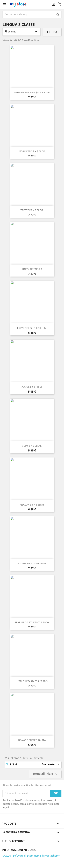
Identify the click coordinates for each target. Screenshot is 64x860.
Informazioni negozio (19, 850)
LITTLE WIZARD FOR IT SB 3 (32, 681)
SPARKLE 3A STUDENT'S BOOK (32, 622)
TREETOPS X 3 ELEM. (32, 210)
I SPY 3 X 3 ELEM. (32, 445)
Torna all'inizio (45, 774)
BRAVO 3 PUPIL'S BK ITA (32, 740)
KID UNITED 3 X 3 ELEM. (32, 151)
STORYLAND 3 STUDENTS (32, 563)
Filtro (52, 32)
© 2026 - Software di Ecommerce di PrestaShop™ (31, 855)
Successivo (51, 764)
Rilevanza (21, 32)
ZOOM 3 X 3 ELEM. (32, 386)
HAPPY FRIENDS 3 (32, 269)
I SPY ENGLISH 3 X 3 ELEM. (32, 328)
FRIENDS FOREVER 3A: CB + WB (32, 92)
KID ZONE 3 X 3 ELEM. (32, 504)
